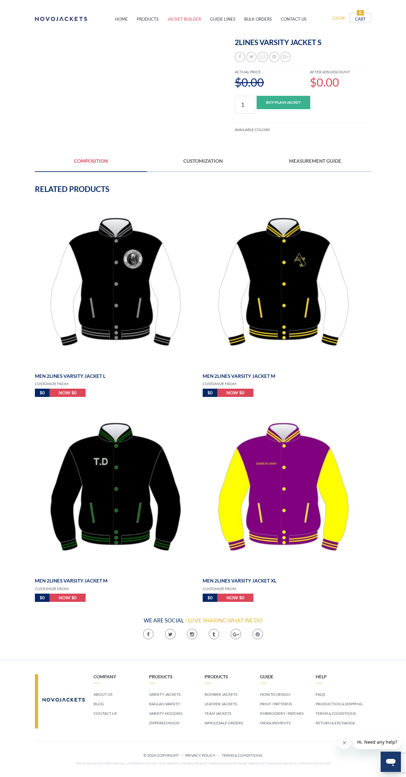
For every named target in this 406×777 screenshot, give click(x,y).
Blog (99, 703)
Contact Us (105, 713)
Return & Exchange (335, 723)
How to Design (275, 694)
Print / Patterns (276, 703)
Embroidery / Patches (282, 713)
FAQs (320, 694)
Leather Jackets (221, 703)
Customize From (52, 383)
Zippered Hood (164, 723)
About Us (103, 694)
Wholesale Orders (224, 723)
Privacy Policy (200, 755)
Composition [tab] (91, 161)
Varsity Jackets (164, 694)
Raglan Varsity (164, 703)
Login (338, 18)
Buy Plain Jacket (283, 102)
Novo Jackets (75, 19)
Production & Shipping (339, 703)
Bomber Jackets (221, 694)
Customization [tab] (203, 161)
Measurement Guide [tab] (315, 161)
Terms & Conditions (336, 713)
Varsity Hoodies (165, 713)
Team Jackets (218, 713)
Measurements (275, 723)
